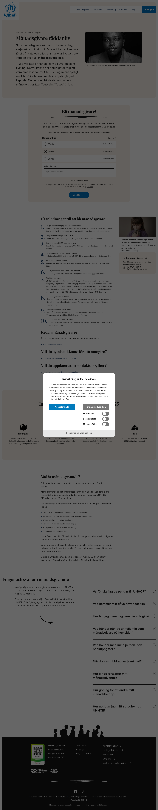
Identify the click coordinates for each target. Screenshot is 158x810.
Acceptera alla (62, 407)
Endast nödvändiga (96, 407)
